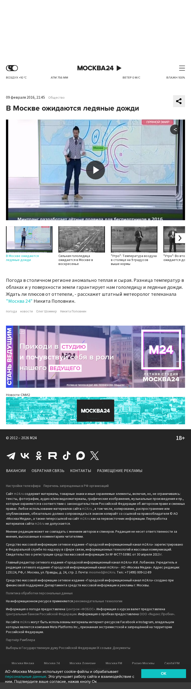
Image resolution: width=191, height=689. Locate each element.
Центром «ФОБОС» (80, 609)
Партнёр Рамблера (20, 640)
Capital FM (172, 663)
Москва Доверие (83, 663)
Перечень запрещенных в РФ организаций (76, 485)
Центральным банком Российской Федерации (41, 614)
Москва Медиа (23, 663)
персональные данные (25, 676)
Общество (56, 97)
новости (26, 311)
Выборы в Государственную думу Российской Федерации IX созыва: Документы (68, 648)
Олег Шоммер (46, 311)
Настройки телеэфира (23, 485)
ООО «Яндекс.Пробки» (157, 614)
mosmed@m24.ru (102, 572)
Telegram (11, 456)
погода (11, 311)
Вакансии (16, 471)
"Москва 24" (19, 301)
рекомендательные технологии (98, 601)
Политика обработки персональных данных (39, 593)
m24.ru (19, 493)
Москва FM (114, 663)
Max (81, 456)
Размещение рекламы (120, 471)
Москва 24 (95, 68)
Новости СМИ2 (18, 395)
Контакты (80, 471)
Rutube (53, 456)
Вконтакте (25, 456)
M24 (33, 438)
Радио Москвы (143, 663)
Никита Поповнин (73, 311)
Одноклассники (39, 456)
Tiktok (67, 456)
